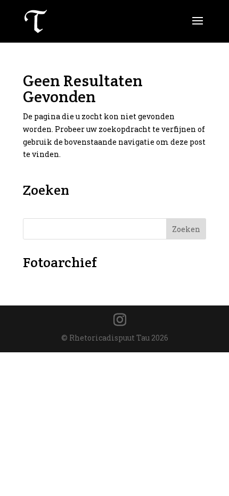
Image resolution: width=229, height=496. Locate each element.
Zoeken (186, 229)
